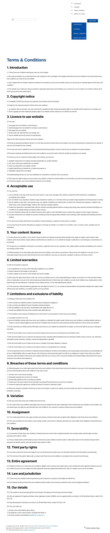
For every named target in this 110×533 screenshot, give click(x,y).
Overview (77, 3)
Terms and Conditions (52, 526)
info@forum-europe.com (36, 515)
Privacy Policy (33, 526)
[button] (79, 19)
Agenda (76, 7)
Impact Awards (79, 10)
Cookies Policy (42, 526)
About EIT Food (79, 14)
